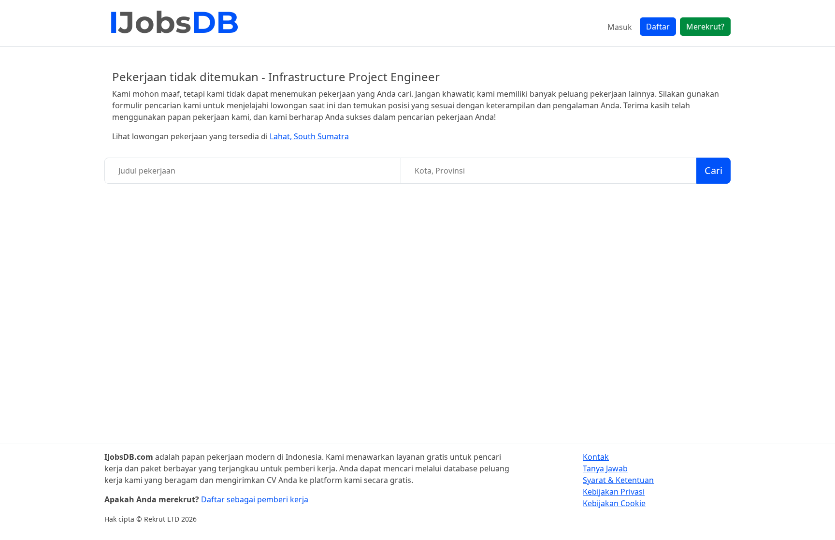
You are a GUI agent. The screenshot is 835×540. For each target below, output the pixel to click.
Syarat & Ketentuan (618, 480)
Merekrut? (705, 26)
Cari (713, 170)
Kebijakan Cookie (614, 503)
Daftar (658, 26)
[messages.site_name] (174, 23)
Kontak (596, 457)
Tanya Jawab (605, 468)
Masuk (619, 27)
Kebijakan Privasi (614, 491)
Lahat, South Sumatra (309, 136)
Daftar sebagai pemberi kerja (254, 499)
